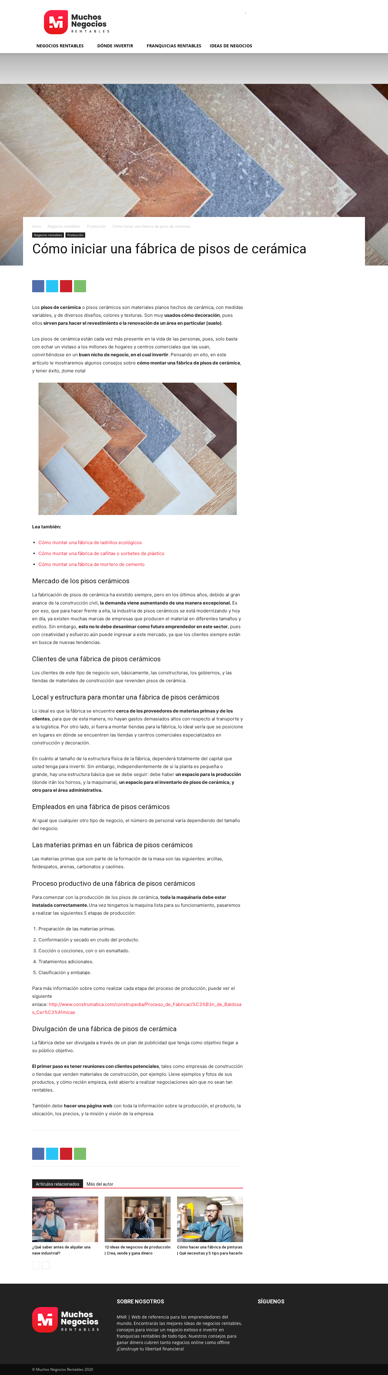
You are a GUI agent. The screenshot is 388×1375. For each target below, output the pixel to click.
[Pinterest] (66, 286)
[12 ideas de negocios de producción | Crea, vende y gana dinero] (138, 1219)
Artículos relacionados (57, 1184)
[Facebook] (38, 286)
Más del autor (100, 1184)
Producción (96, 226)
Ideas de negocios (231, 46)
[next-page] (45, 1265)
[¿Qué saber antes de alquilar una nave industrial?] (65, 1219)
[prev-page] (36, 1265)
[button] (348, 46)
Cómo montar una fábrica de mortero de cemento (91, 564)
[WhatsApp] (80, 286)
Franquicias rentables (174, 46)
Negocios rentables (60, 46)
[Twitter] (52, 286)
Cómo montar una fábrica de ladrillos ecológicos (90, 542)
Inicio (36, 226)
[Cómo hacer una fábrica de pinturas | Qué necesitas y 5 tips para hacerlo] (210, 1219)
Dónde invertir (115, 46)
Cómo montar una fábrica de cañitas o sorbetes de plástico (101, 553)
